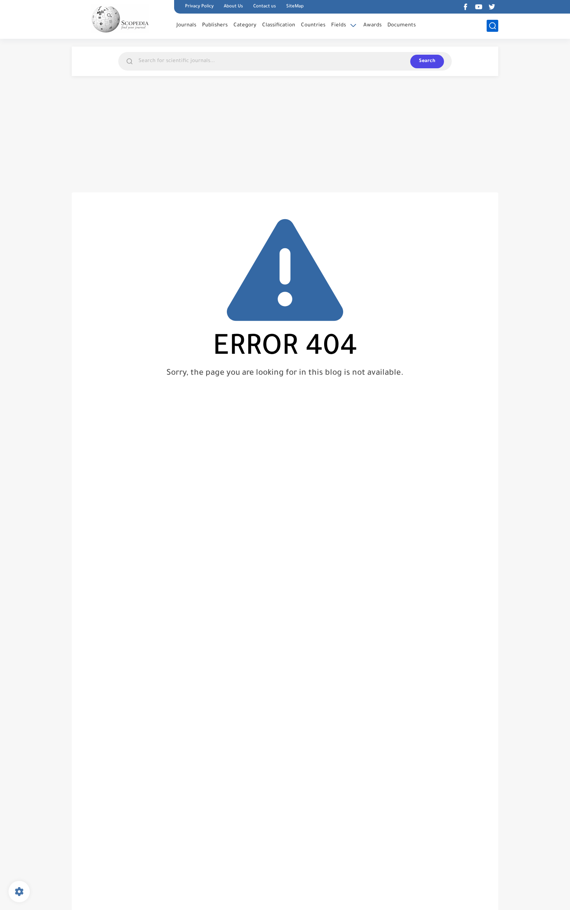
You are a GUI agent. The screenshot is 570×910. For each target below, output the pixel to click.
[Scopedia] (120, 18)
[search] (492, 26)
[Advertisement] (285, 134)
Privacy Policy (199, 6)
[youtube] (478, 7)
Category (244, 25)
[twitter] (491, 7)
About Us (233, 6)
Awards (372, 25)
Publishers (215, 25)
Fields (338, 25)
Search (427, 61)
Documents (401, 25)
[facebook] (465, 7)
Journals (186, 25)
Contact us (264, 6)
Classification (278, 25)
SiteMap (295, 6)
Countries (313, 25)
